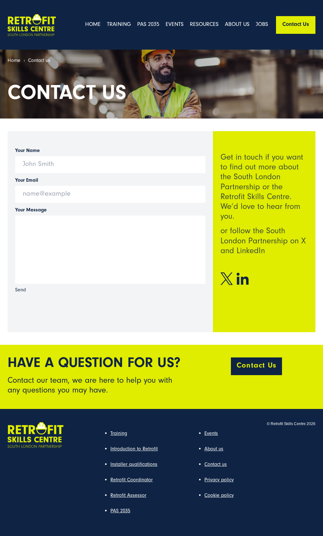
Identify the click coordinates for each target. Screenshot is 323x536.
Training (119, 25)
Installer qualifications (133, 464)
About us (237, 25)
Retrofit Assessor (128, 495)
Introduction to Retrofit (134, 449)
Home (93, 25)
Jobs (262, 25)
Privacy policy (219, 480)
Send (20, 290)
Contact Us (295, 25)
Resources (204, 25)
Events (175, 25)
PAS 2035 (148, 25)
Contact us (215, 464)
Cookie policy (219, 495)
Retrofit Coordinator (131, 480)
